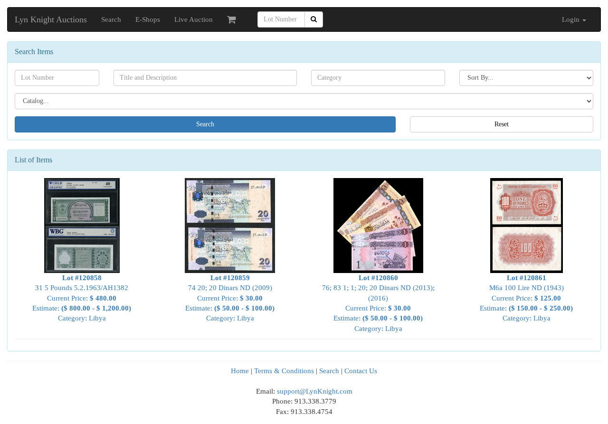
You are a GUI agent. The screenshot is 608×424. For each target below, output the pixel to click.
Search (111, 19)
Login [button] (571, 19)
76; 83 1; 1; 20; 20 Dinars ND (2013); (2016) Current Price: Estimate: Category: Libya (378, 303)
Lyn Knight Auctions (51, 19)
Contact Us (360, 371)
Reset (501, 124)
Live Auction (193, 19)
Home (240, 371)
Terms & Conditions (284, 371)
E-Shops (147, 19)
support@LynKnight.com (314, 391)
